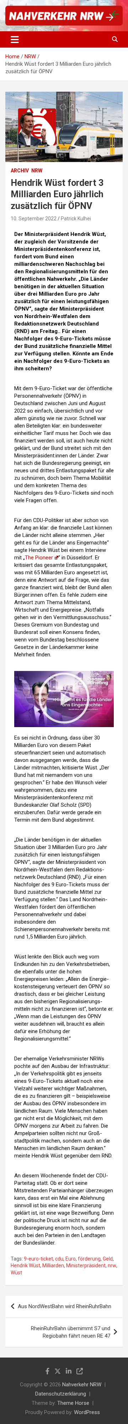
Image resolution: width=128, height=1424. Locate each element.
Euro (70, 1259)
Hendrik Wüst (25, 1265)
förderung (89, 1259)
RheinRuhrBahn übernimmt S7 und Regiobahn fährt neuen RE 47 (70, 1332)
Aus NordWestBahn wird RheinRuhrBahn (64, 1306)
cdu (59, 1259)
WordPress (87, 1412)
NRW (36, 170)
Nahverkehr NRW (81, 1384)
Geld (108, 1259)
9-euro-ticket (38, 1259)
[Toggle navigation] (14, 39)
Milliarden (53, 1265)
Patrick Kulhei (76, 218)
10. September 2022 (34, 218)
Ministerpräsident (86, 1265)
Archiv (20, 170)
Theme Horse (73, 1403)
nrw (112, 1265)
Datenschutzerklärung (60, 1394)
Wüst (16, 1272)
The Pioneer (39, 557)
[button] (64, 699)
